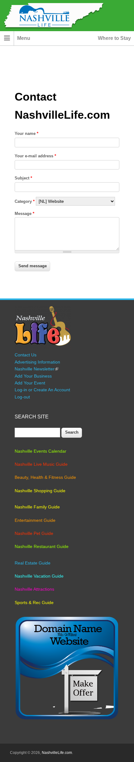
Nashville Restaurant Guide (42, 546)
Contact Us (25, 354)
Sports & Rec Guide (34, 602)
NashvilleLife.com (57, 752)
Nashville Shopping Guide (40, 490)
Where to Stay (114, 38)
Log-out (22, 396)
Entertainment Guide (35, 520)
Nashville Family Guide (37, 506)
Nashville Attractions (34, 589)
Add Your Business (33, 376)
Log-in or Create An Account (42, 389)
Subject (23, 178)
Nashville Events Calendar (40, 451)
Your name (26, 133)
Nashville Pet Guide (34, 533)
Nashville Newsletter (36, 368)
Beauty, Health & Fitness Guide (45, 477)
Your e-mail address (35, 156)
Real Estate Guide (32, 562)
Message (24, 213)
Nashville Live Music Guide (41, 464)
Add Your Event (30, 382)
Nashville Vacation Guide (39, 576)
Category (25, 201)
